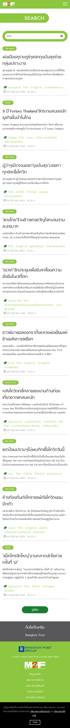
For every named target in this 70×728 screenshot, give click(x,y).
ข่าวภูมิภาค (36, 88)
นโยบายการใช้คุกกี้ (35, 686)
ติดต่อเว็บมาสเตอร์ (35, 698)
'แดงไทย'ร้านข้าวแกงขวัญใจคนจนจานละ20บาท (33, 223)
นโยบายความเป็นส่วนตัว (40, 711)
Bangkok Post (35, 635)
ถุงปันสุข (43, 192)
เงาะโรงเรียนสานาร (53, 88)
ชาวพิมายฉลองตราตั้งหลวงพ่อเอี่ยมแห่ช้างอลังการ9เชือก (35, 336)
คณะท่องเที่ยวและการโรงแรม (26, 426)
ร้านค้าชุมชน (48, 587)
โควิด (25, 88)
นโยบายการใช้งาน (35, 680)
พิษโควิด (43, 528)
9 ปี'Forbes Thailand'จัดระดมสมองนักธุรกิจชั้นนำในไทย (34, 114)
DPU (61, 422)
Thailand (12, 138)
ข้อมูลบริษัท (35, 674)
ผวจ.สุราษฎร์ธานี (13, 196)
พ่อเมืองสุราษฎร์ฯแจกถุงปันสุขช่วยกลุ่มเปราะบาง (31, 60)
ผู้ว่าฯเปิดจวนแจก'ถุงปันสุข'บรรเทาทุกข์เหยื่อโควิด (31, 169)
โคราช (11, 363)
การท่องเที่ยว (49, 422)
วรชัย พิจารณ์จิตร (13, 142)
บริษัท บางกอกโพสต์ (46, 138)
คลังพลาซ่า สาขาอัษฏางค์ (17, 532)
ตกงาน (11, 528)
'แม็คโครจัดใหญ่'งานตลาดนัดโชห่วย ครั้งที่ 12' (32, 559)
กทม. (11, 474)
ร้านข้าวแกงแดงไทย (55, 246)
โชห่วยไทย (9, 591)
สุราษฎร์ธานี (14, 88)
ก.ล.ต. (59, 305)
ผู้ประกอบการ (15, 422)
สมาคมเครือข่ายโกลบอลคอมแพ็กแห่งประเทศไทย (28, 305)
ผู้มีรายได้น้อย (36, 246)
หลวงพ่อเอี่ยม (11, 367)
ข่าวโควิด (20, 192)
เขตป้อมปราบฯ (54, 474)
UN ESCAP (9, 309)
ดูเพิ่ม (35, 609)
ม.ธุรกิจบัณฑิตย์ (32, 422)
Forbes (30, 138)
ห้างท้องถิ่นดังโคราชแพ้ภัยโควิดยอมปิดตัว (32, 501)
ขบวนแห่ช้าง (44, 363)
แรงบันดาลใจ (14, 301)
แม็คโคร (36, 587)
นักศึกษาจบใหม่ (50, 426)
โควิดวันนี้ (31, 192)
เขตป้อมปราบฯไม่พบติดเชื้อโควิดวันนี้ (33, 449)
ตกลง (35, 722)
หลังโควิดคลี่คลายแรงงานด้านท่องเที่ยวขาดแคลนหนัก (31, 394)
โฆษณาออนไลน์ (35, 692)
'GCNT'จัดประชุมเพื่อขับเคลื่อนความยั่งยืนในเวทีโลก (32, 273)
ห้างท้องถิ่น (39, 532)
